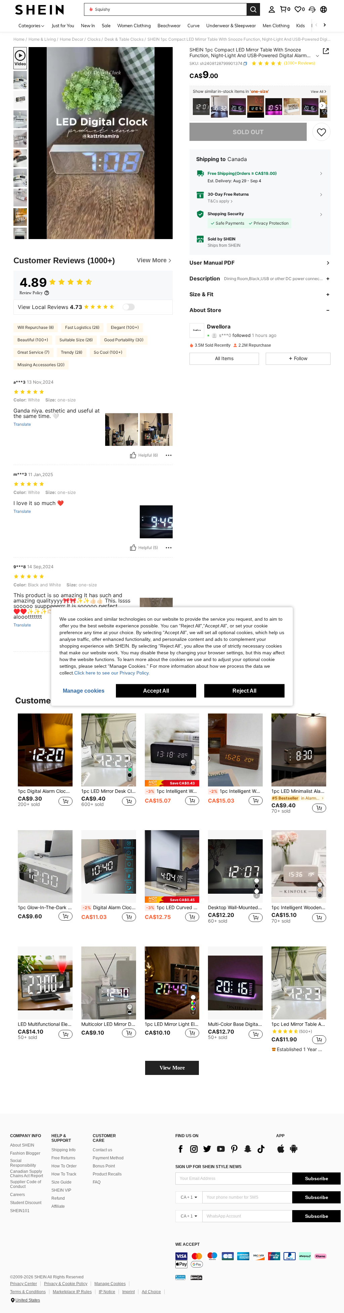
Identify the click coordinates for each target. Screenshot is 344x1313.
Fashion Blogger (25, 1153)
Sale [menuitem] (106, 25)
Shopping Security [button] (226, 213)
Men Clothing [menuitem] (276, 25)
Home (19, 39)
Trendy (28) (71, 352)
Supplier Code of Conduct (25, 1184)
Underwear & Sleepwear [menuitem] (231, 25)
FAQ (96, 1182)
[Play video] (101, 143)
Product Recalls (107, 1174)
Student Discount (25, 1202)
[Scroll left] (316, 25)
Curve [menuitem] (193, 25)
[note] (172, 783)
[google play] (293, 1152)
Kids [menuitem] (300, 25)
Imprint (128, 1291)
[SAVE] (321, 132)
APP (280, 1136)
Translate (22, 424)
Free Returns (63, 1158)
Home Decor (71, 39)
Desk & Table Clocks (123, 39)
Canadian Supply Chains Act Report (26, 1174)
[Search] (253, 9)
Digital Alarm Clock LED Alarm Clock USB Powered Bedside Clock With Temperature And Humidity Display (109, 907)
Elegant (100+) (125, 327)
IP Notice (107, 1291)
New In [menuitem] (88, 25)
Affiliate (58, 1206)
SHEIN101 (20, 1210)
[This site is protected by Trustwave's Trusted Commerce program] (180, 1277)
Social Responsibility (23, 1163)
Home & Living (42, 39)
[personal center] (272, 9)
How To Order (64, 1166)
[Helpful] (133, 455)
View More (172, 1068)
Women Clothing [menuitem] (134, 25)
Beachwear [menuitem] (169, 25)
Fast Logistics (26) (82, 327)
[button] (312, 9)
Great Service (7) (33, 352)
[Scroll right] (324, 25)
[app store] (281, 1152)
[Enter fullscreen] (167, 233)
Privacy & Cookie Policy (65, 1283)
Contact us (102, 1150)
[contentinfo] (258, 1260)
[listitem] (201, 106)
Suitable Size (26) (76, 339)
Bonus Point (104, 1166)
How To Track (63, 1174)
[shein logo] (39, 9)
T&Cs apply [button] (218, 200)
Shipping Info (63, 1150)
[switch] (129, 307)
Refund (58, 1198)
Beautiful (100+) (32, 339)
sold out (248, 132)
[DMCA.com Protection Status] (196, 1277)
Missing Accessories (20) (40, 364)
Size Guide (61, 1182)
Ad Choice (151, 1291)
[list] (222, 1149)
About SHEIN (22, 1145)
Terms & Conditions (28, 1291)
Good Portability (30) (123, 339)
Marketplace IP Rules (72, 1291)
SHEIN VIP (61, 1190)
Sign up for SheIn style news (208, 1166)
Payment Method (108, 1158)
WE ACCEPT (187, 1244)
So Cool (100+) (108, 352)
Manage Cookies (110, 1283)
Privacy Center (23, 1283)
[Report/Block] (169, 455)
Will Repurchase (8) (35, 327)
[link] (285, 9)
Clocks (93, 39)
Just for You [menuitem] (63, 25)
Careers (17, 1194)
